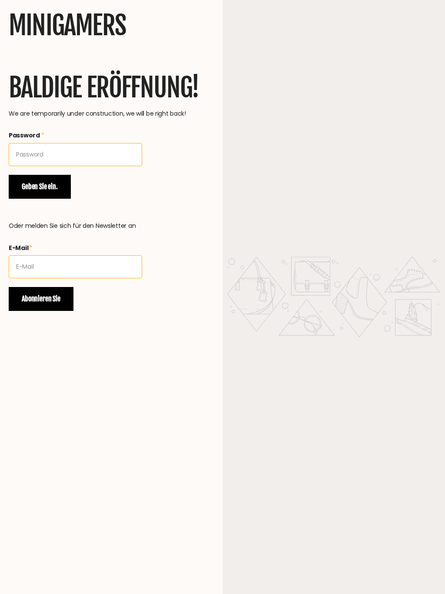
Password (26, 135)
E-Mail (21, 248)
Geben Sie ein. (40, 186)
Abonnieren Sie (41, 298)
